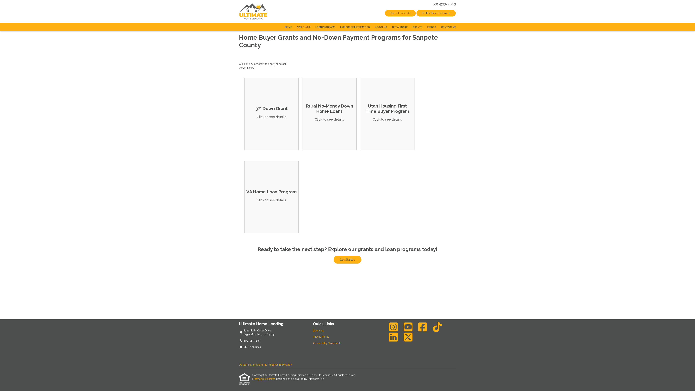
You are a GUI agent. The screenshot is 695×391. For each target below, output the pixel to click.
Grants (417, 27)
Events (431, 27)
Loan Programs (325, 27)
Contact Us (448, 27)
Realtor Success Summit (436, 13)
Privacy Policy (321, 336)
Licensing (318, 330)
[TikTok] (437, 327)
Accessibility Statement (326, 343)
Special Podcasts (400, 13)
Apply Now (303, 27)
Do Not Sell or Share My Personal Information (265, 364)
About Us (381, 27)
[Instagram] (393, 327)
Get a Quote (400, 27)
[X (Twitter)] (408, 337)
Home (288, 27)
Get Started (347, 259)
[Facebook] (422, 327)
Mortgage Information (355, 27)
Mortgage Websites (264, 378)
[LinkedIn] (393, 337)
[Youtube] (408, 327)
